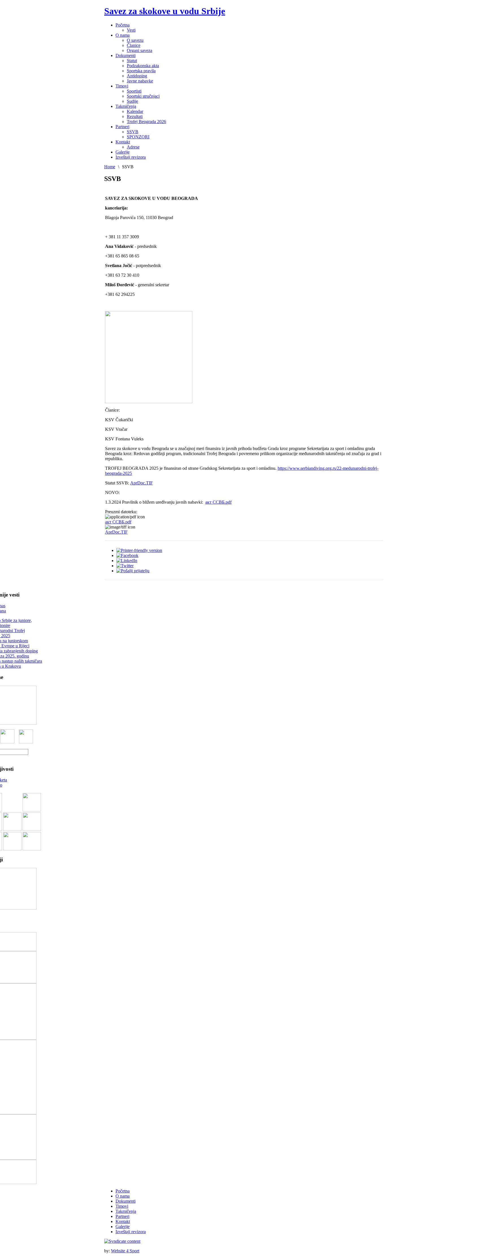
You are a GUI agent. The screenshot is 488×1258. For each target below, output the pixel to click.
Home (109, 166)
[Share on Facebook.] (127, 555)
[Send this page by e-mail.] (132, 570)
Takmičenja (126, 1211)
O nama (123, 1196)
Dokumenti (126, 1201)
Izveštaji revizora (131, 1231)
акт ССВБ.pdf (218, 502)
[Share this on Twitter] (125, 565)
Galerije (123, 1226)
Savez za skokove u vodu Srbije (164, 11)
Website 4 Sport (125, 1250)
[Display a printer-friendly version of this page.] (139, 550)
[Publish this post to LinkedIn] (126, 560)
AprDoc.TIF (141, 483)
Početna (123, 1191)
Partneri (122, 1216)
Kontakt (123, 1221)
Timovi (122, 1206)
